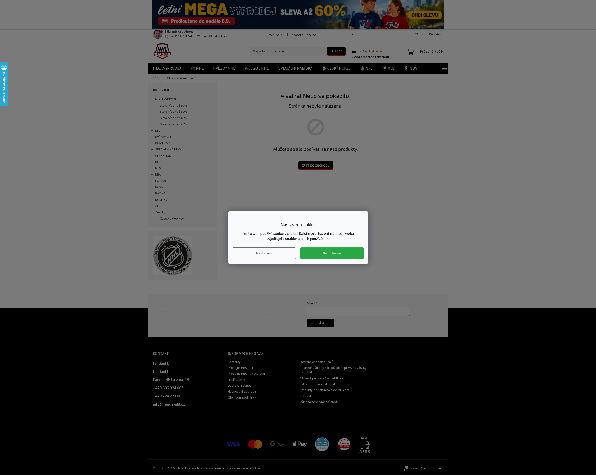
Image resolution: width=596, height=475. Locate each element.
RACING (160, 193)
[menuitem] (167, 68)
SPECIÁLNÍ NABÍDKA (168, 149)
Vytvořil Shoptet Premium (427, 468)
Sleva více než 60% (173, 111)
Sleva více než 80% (173, 105)
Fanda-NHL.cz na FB (171, 380)
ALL (157, 206)
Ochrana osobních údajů (316, 362)
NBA (158, 174)
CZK (418, 34)
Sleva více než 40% (173, 118)
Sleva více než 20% (173, 124)
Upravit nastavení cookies (243, 468)
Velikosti (306, 396)
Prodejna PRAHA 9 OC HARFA (247, 373)
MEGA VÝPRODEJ (166, 99)
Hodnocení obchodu (242, 391)
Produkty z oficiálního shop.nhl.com (324, 390)
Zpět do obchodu (315, 165)
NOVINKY (161, 200)
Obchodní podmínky (242, 397)
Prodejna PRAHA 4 (305, 35)
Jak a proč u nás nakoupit (317, 384)
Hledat (336, 51)
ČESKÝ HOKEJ (164, 155)
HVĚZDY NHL (163, 137)
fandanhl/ (161, 364)
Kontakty (276, 35)
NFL (157, 162)
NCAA (159, 187)
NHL (157, 130)
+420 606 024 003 (168, 388)
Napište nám (236, 380)
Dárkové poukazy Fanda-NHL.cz (321, 378)
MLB (158, 168)
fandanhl (160, 372)
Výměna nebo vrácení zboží (319, 402)
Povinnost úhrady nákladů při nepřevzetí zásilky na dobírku (333, 370)
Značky (160, 212)
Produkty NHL (164, 143)
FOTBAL (161, 181)
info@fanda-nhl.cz (169, 404)
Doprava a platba (240, 385)
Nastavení (264, 253)
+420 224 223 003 (168, 396)
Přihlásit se (320, 323)
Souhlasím (332, 253)
